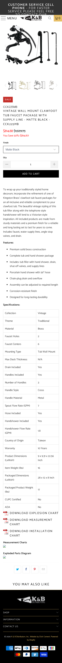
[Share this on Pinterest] (34, 569)
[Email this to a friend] (43, 569)
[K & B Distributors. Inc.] (31, 18)
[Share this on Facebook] (26, 569)
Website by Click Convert (40, 636)
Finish (5, 143)
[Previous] (5, 46)
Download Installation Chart (31, 533)
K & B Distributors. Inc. (20, 636)
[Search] (50, 18)
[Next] (56, 46)
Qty (5, 157)
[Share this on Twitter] (17, 569)
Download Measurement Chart (31, 522)
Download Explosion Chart (34, 513)
